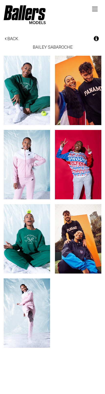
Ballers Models (25, 14)
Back (12, 38)
